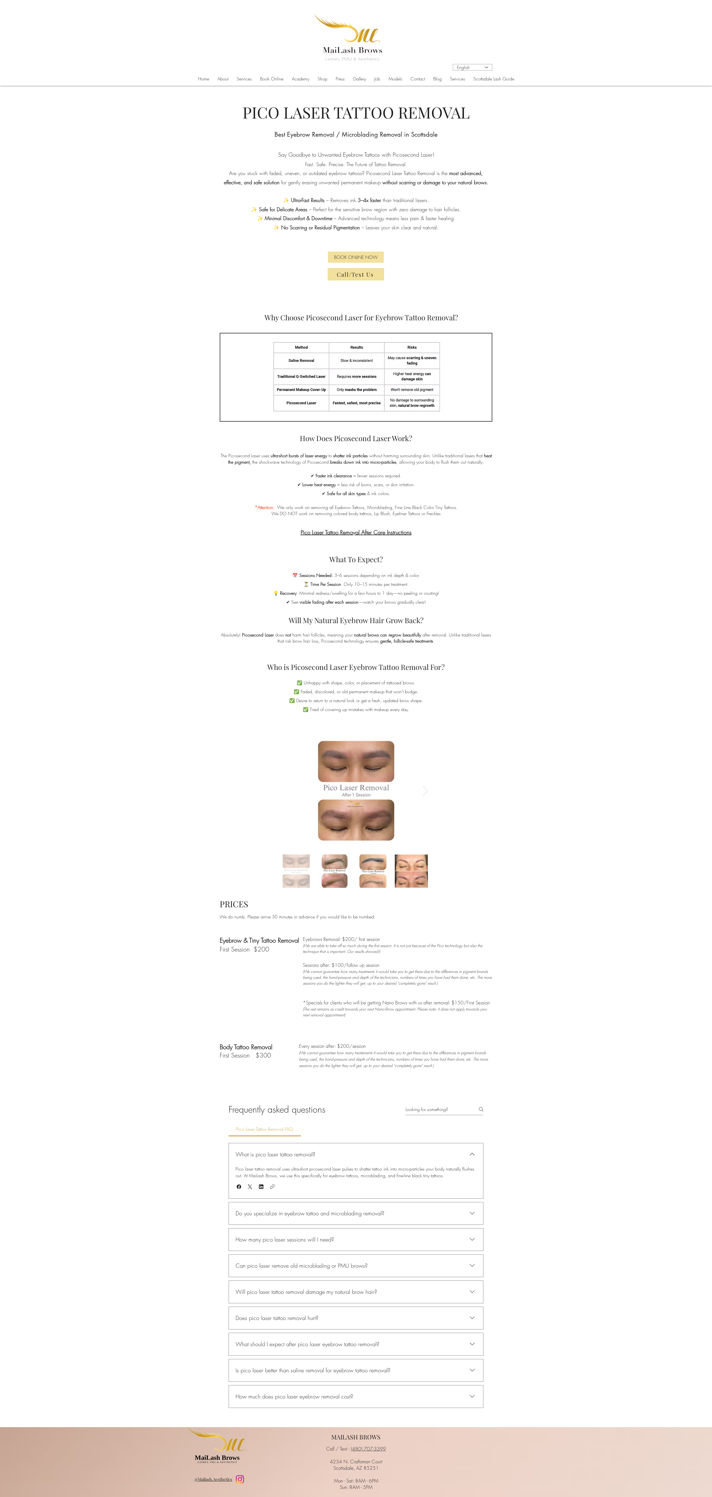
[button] (244, 79)
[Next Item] (425, 790)
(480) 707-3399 (368, 1449)
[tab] (265, 1129)
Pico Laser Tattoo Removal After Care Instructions (356, 532)
